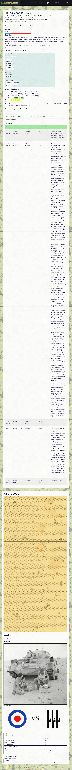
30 (21, 98)
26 (14, 98)
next (44, 16)
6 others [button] (24, 21)
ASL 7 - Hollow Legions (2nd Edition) (27, 16)
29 (19, 98)
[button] (35, 3)
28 (17, 98)
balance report (63, 487)
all (56, 487)
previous (50, 16)
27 (16, 98)
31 (23, 98)
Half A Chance (13, 19)
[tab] (11, 116)
